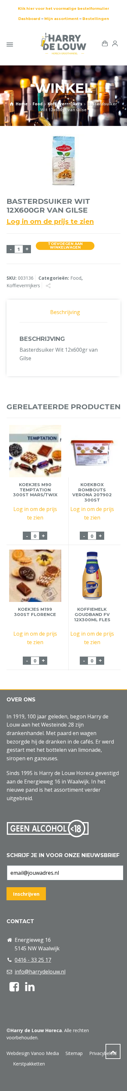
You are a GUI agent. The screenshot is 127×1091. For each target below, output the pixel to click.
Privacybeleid (103, 1053)
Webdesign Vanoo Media (33, 1053)
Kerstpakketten (29, 1064)
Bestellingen (95, 18)
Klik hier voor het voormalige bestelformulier (63, 8)
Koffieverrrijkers (65, 104)
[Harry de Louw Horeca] (63, 43)
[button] (8, 1082)
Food (38, 104)
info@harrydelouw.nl (40, 971)
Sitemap (74, 1053)
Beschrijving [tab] (65, 312)
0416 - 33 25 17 (33, 959)
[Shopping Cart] (103, 43)
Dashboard (29, 18)
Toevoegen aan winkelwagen (65, 246)
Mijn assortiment (61, 18)
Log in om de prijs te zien (50, 221)
